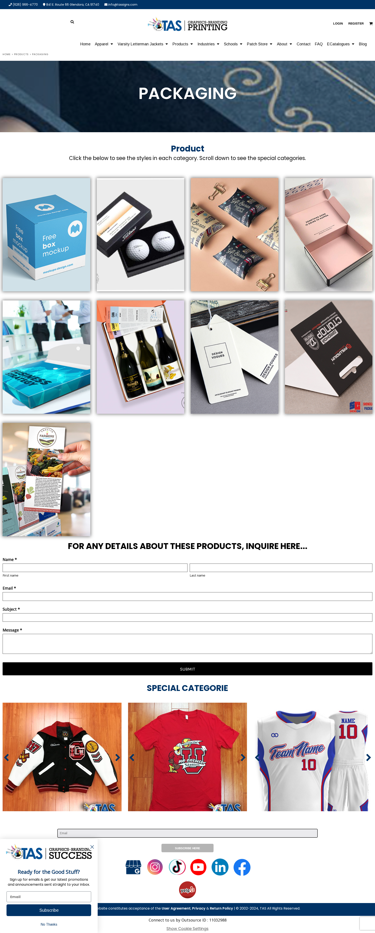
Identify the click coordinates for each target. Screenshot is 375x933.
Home (7, 54)
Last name (197, 575)
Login (338, 23)
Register (356, 23)
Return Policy (221, 908)
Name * (10, 559)
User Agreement (176, 908)
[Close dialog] (92, 847)
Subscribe (49, 910)
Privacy (199, 908)
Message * (12, 630)
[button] (104, 43)
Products (21, 54)
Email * (9, 588)
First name (10, 575)
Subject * (11, 609)
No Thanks (49, 924)
